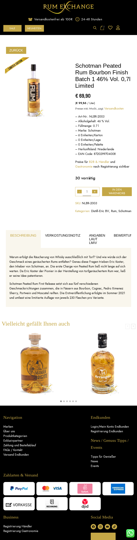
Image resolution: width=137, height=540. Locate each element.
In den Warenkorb (117, 191)
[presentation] (127, 326)
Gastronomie (83, 166)
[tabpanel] (68, 277)
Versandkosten (114, 108)
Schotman (124, 211)
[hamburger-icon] (130, 28)
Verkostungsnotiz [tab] (62, 235)
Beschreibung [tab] (23, 235)
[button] (60, 401)
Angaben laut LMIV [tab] (97, 239)
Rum (114, 211)
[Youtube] (107, 526)
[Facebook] (93, 526)
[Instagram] (100, 526)
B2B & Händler (99, 162)
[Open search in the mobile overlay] (95, 28)
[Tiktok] (114, 526)
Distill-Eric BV (100, 211)
